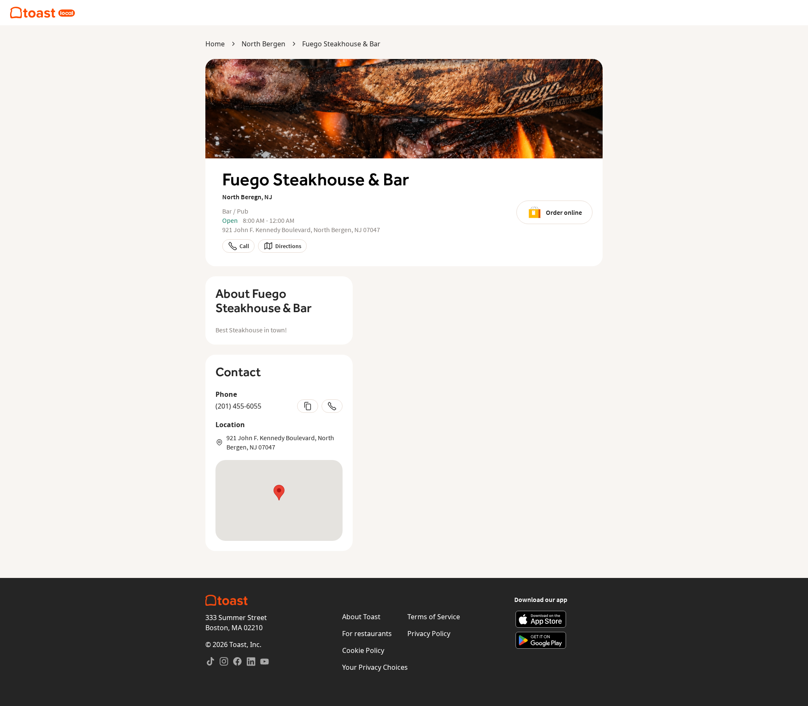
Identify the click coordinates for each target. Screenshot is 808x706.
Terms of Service (433, 616)
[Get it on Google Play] (541, 640)
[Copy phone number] (307, 406)
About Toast (361, 616)
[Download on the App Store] (541, 619)
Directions (288, 246)
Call (244, 246)
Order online (564, 212)
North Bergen (263, 43)
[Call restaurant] (332, 406)
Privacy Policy (428, 633)
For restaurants (367, 633)
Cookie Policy (363, 650)
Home (215, 43)
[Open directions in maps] (279, 500)
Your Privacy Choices (375, 667)
